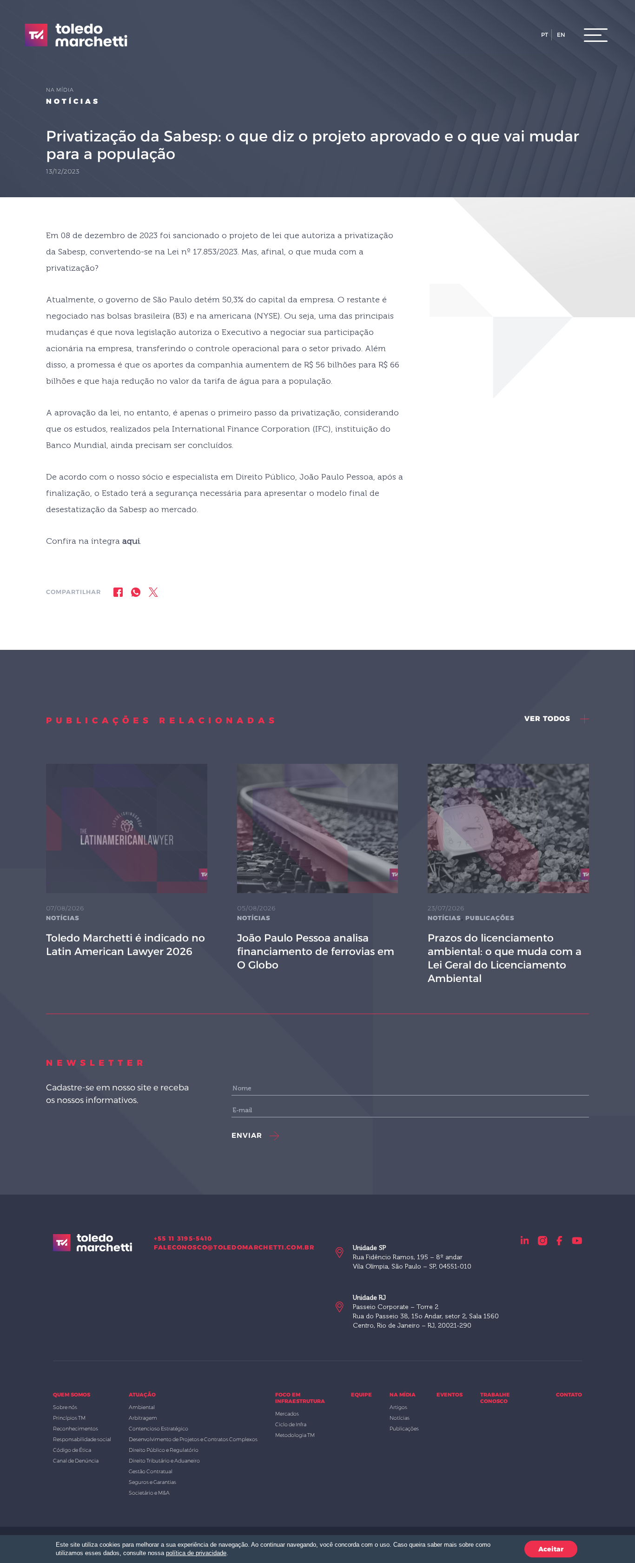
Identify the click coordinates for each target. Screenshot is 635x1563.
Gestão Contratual (150, 1471)
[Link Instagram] (542, 1240)
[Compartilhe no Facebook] (118, 592)
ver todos (548, 718)
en (561, 34)
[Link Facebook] (559, 1240)
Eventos (450, 1394)
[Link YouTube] (577, 1240)
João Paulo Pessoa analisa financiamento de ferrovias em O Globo (315, 951)
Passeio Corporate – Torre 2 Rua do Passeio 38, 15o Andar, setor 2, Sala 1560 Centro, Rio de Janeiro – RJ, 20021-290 (426, 1311)
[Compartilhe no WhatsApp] (135, 592)
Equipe (361, 1394)
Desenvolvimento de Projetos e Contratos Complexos (193, 1439)
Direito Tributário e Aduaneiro (164, 1460)
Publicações (490, 918)
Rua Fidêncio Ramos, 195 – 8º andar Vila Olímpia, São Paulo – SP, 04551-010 (412, 1257)
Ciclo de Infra (290, 1424)
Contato (569, 1394)
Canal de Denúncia (76, 1460)
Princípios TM (69, 1418)
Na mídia (403, 1394)
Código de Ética (72, 1450)
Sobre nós (65, 1407)
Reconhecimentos (75, 1428)
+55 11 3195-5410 (183, 1238)
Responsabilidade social (82, 1439)
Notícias (73, 101)
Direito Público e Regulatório (163, 1450)
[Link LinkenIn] (525, 1240)
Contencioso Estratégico (158, 1428)
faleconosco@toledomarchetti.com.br (234, 1247)
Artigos (398, 1407)
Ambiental (142, 1407)
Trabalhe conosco (495, 1397)
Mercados (287, 1413)
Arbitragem (143, 1418)
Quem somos (71, 1394)
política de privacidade (196, 1553)
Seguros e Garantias (152, 1482)
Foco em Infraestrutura (300, 1397)
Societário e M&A (149, 1493)
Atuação (142, 1394)
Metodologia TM (295, 1435)
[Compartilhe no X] (153, 592)
